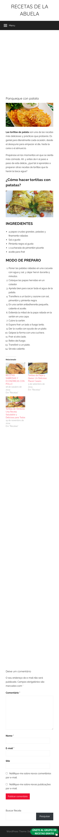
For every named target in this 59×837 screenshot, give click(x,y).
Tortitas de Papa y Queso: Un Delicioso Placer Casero (37, 378)
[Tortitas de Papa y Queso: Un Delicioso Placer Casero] (38, 368)
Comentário (13, 692)
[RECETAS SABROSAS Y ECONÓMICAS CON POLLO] (15, 368)
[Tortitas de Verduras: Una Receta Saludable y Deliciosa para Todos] (15, 402)
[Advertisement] (29, 62)
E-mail (10, 748)
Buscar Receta (13, 810)
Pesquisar (45, 816)
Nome (10, 735)
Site (8, 761)
